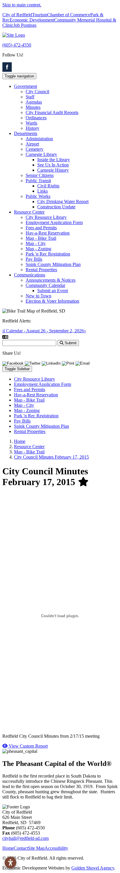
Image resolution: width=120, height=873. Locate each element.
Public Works (38, 196)
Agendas (34, 102)
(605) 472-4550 (16, 44)
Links (42, 191)
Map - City (36, 243)
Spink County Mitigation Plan (53, 264)
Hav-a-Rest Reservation (48, 232)
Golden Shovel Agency (92, 867)
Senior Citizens (40, 175)
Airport (32, 143)
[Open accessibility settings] (10, 862)
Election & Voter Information (52, 301)
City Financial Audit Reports (52, 112)
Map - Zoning (38, 248)
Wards (31, 122)
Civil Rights (48, 185)
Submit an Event (52, 290)
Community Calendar (45, 285)
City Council (37, 91)
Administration (39, 138)
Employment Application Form (54, 222)
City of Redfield (17, 14)
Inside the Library (53, 159)
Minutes (33, 107)
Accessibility (56, 848)
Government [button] (25, 86)
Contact (21, 848)
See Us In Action (53, 164)
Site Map (36, 848)
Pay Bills (34, 259)
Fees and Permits (41, 227)
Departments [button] (25, 133)
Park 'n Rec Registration (48, 253)
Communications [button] (29, 274)
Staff (30, 96)
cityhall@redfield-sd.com (25, 838)
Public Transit (38, 180)
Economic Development (32, 19)
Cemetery (34, 149)
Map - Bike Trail (41, 238)
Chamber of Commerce (68, 14)
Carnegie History (53, 170)
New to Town (38, 295)
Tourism (39, 14)
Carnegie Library (41, 154)
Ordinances (36, 117)
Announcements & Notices (50, 280)
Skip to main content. (21, 4)
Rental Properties (41, 269)
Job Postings (24, 25)
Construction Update (56, 206)
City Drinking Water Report (63, 201)
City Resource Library (46, 217)
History (32, 128)
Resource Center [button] (29, 212)
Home (8, 848)
